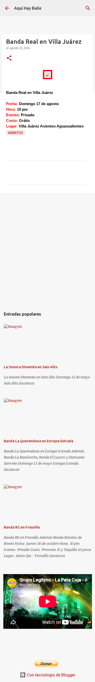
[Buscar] (88, 8)
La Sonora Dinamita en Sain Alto (31, 367)
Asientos (15, 132)
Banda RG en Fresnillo (22, 527)
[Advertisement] (47, 248)
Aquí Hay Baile (27, 8)
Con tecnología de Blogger (50, 675)
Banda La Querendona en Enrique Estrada (38, 441)
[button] (9, 58)
